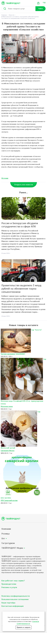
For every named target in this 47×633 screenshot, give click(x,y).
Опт (3, 538)
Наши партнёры (8, 603)
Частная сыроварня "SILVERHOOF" (13, 354)
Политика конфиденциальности (15, 596)
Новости (11, 15)
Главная (4, 15)
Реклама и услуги (9, 587)
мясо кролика (6, 498)
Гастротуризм (8, 543)
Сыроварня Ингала (7, 451)
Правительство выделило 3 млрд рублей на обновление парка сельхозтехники (21, 288)
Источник (4, 178)
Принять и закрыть (23, 627)
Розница (5, 533)
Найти (40, 9)
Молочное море (7, 406)
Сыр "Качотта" (36, 330)
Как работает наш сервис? (13, 580)
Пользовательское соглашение (15, 599)
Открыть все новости (23, 184)
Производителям (8, 584)
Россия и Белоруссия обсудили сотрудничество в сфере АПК (19, 225)
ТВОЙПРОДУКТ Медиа (12, 548)
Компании (6, 529)
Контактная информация (12, 606)
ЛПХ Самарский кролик (9, 500)
